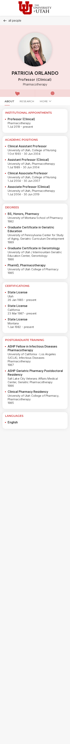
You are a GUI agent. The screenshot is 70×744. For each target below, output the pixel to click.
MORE (44, 101)
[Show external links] (52, 93)
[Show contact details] (17, 93)
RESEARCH (27, 101)
